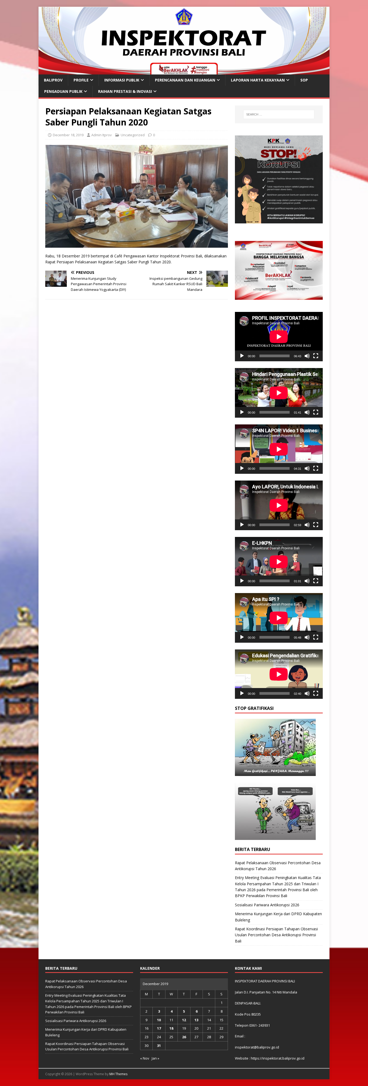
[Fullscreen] (315, 356)
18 (171, 1028)
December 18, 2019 (68, 134)
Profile (81, 80)
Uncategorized (133, 134)
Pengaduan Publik (63, 91)
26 (184, 1036)
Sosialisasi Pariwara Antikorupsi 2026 (267, 904)
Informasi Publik (121, 80)
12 (184, 1019)
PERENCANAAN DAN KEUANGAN (185, 80)
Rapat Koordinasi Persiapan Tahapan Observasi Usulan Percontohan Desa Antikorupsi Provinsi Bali (276, 935)
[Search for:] (278, 114)
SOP (304, 80)
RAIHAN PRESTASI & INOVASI (125, 91)
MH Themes (118, 1074)
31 (159, 1045)
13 (196, 1019)
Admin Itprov (101, 134)
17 (159, 1028)
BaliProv (53, 80)
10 (159, 1019)
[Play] (242, 356)
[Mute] (307, 356)
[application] (279, 336)
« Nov (144, 1058)
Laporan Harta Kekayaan (258, 80)
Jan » (155, 1058)
